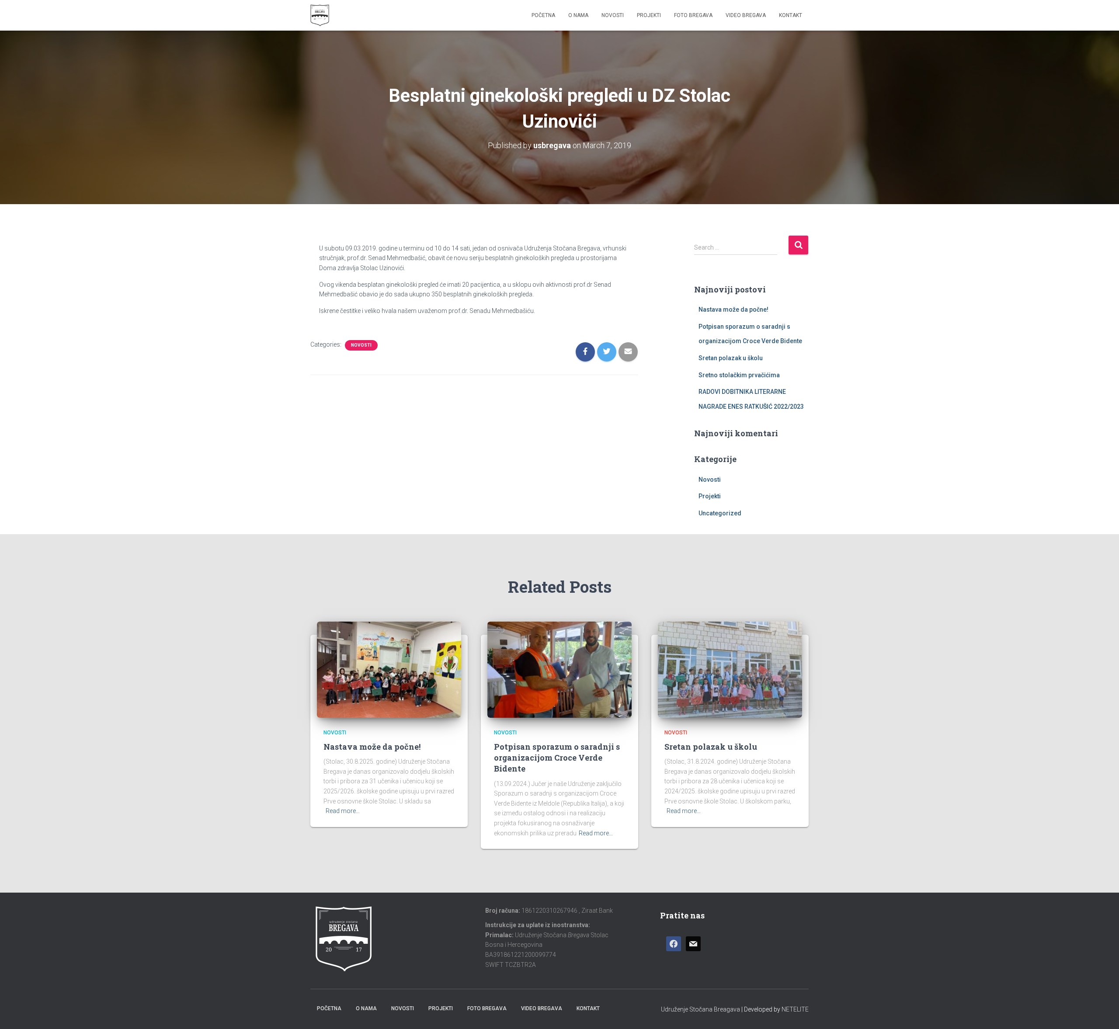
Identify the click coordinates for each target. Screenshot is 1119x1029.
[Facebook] (673, 943)
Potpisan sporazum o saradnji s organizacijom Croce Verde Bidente (557, 757)
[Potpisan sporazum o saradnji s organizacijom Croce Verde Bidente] (559, 668)
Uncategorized (720, 513)
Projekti (649, 15)
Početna (543, 15)
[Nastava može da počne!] (389, 668)
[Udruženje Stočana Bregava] (320, 15)
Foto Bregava (693, 15)
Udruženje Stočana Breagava (700, 1009)
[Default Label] (693, 943)
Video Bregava (746, 15)
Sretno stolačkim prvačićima (739, 375)
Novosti (612, 15)
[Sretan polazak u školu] (730, 668)
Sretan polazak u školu (731, 358)
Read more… (343, 810)
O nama (578, 15)
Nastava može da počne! (733, 309)
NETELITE (795, 1009)
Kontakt (790, 15)
